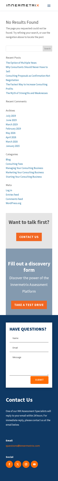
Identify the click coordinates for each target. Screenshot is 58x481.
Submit (39, 380)
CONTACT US (29, 237)
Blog (8, 159)
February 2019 (13, 128)
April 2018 (11, 137)
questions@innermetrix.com (23, 445)
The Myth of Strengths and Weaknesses (27, 93)
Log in (9, 190)
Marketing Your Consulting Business (25, 172)
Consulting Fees (14, 164)
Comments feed (14, 199)
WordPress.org (13, 203)
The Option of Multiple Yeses (21, 62)
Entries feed (12, 194)
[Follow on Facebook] (9, 464)
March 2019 (12, 124)
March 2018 (12, 141)
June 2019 (11, 120)
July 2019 (11, 115)
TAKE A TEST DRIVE (29, 305)
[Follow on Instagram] (26, 464)
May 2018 (10, 133)
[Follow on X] (17, 464)
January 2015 (13, 146)
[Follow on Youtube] (34, 464)
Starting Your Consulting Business (24, 176)
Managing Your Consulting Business (24, 168)
